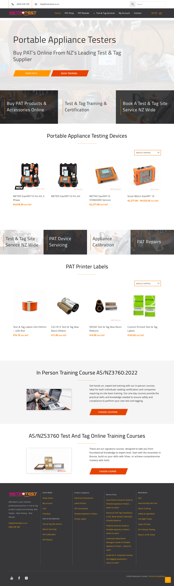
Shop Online (48, 498)
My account (47, 503)
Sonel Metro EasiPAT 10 (141, 196)
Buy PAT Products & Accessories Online (27, 106)
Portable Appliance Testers (85, 513)
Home (58, 13)
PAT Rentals (83, 13)
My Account (124, 13)
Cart (44, 508)
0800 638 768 (14, 527)
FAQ (140, 498)
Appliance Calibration (103, 241)
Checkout (46, 513)
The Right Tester (145, 519)
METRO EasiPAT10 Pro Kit (65, 196)
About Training (144, 508)
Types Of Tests (144, 524)
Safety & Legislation (146, 513)
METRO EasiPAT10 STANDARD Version (100, 198)
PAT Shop (69, 13)
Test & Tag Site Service (52, 524)
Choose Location (107, 412)
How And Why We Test (147, 503)
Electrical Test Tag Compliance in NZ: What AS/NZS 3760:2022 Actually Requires (119, 517)
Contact (137, 13)
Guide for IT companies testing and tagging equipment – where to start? (119, 559)
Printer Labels (80, 519)
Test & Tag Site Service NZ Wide (22, 241)
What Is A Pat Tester (146, 534)
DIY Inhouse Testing (146, 529)
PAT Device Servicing (60, 241)
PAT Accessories (81, 508)
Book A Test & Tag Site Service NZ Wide (145, 106)
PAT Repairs (149, 241)
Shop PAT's (31, 73)
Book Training (69, 73)
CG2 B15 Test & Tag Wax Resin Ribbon (65, 329)
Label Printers (80, 503)
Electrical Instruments (83, 498)
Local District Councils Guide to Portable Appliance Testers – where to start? (119, 504)
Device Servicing (49, 529)
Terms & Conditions (157, 576)
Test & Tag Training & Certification (86, 106)
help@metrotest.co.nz (18, 523)
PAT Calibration (49, 534)
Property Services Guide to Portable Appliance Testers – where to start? (118, 529)
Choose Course (107, 471)
